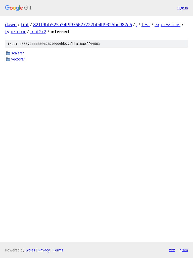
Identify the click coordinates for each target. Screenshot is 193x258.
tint (25, 24)
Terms (58, 250)
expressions (167, 24)
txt (172, 250)
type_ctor (15, 31)
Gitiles (30, 250)
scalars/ (17, 53)
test (145, 24)
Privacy (44, 250)
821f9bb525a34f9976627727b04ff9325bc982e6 (82, 24)
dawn (11, 24)
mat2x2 (38, 31)
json (184, 250)
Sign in (182, 8)
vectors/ (18, 59)
